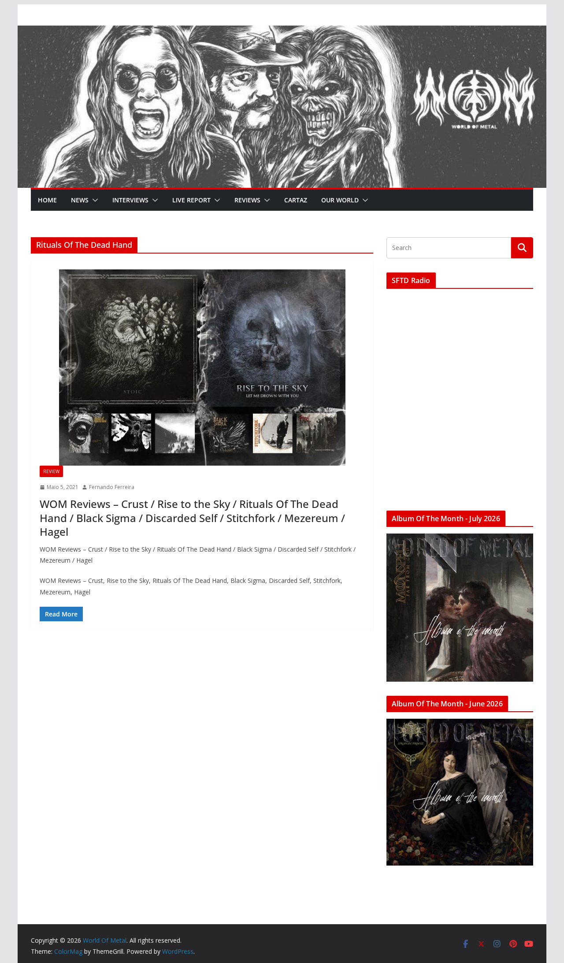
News (80, 200)
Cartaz (295, 200)
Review (51, 471)
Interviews (130, 200)
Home (47, 200)
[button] (93, 200)
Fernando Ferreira (111, 487)
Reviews (247, 200)
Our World (340, 200)
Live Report (191, 200)
